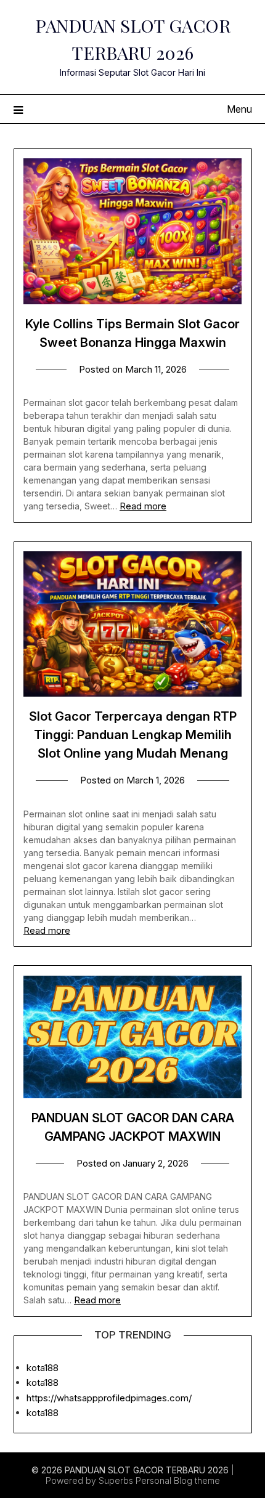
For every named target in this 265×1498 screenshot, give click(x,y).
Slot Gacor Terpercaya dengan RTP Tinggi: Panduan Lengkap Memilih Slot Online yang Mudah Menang (133, 735)
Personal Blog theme (178, 1480)
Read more (143, 506)
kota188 (42, 1368)
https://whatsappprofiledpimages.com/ (109, 1398)
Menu (239, 109)
